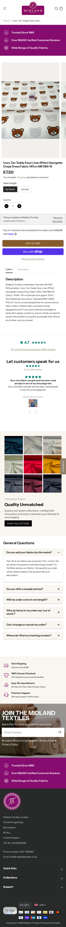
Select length (9, 183)
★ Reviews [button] (63, 466)
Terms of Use (46, 740)
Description (23, 269)
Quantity (7, 200)
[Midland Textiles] (33, 8)
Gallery (9, 269)
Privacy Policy (10, 744)
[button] (5, 8)
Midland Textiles (32, 923)
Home (6, 20)
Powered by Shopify (50, 923)
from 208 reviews (33, 369)
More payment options (33, 259)
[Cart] (61, 8)
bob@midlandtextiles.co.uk (23, 856)
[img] (33, 366)
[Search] (56, 8)
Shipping (21, 177)
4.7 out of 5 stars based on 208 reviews (33, 349)
